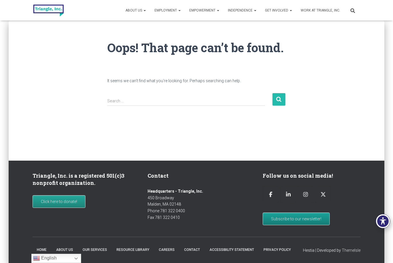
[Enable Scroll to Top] (381, 251)
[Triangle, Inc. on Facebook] (271, 194)
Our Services (95, 250)
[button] (144, 10)
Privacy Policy (277, 250)
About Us (134, 10)
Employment (166, 10)
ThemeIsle (351, 250)
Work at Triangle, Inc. (320, 10)
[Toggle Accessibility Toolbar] (383, 221)
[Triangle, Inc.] (48, 10)
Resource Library (133, 250)
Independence (240, 10)
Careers (167, 250)
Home (42, 250)
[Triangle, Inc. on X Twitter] (323, 194)
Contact (192, 250)
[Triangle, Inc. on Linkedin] (288, 194)
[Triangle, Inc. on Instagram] (305, 194)
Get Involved (277, 10)
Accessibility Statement (231, 250)
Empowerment (202, 10)
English (48, 258)
